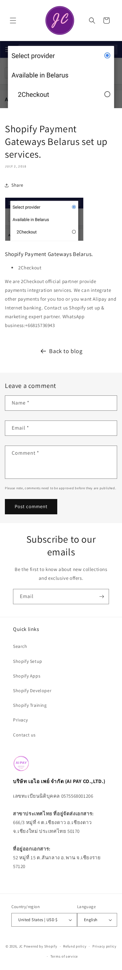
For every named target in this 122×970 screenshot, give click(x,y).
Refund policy (74, 946)
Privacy (20, 720)
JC (21, 946)
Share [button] (17, 185)
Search (20, 646)
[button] (13, 20)
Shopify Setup (27, 661)
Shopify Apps (26, 676)
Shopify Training (30, 705)
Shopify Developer (32, 690)
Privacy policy (104, 946)
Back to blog (65, 351)
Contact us (24, 735)
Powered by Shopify (40, 946)
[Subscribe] (101, 596)
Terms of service (64, 956)
